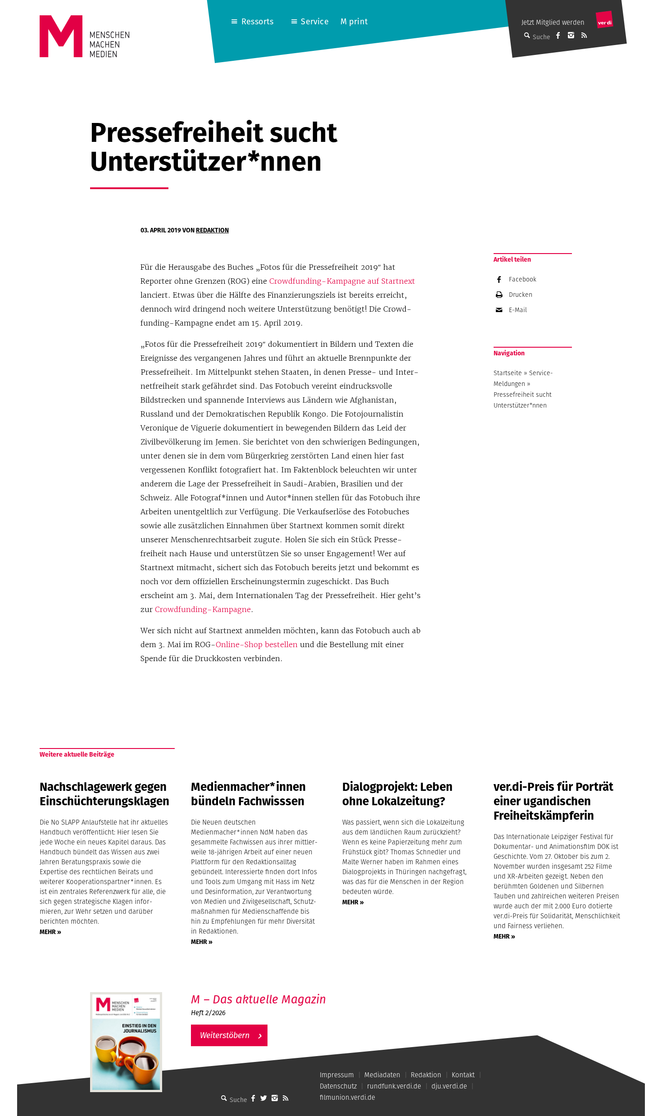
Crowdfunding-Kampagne (202, 609)
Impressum (337, 1075)
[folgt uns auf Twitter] (263, 1098)
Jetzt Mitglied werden (553, 22)
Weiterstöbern (224, 1035)
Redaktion (212, 230)
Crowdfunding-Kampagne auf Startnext (342, 281)
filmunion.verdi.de (347, 1097)
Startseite (508, 372)
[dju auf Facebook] (558, 35)
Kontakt (463, 1075)
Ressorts (257, 21)
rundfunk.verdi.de (394, 1086)
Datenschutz (338, 1086)
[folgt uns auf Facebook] (253, 1098)
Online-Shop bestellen (257, 644)
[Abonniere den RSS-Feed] (584, 35)
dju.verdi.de (449, 1086)
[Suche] (224, 1098)
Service (314, 21)
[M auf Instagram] (571, 35)
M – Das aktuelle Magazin (258, 999)
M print (354, 21)
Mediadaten (382, 1075)
